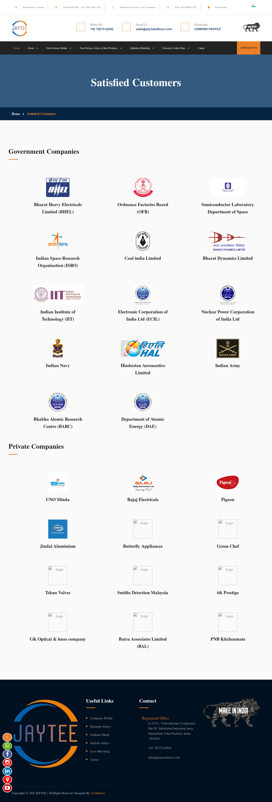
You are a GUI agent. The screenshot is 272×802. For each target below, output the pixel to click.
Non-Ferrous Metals (57, 48)
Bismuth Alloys (100, 726)
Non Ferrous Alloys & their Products (99, 48)
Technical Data (221, 7)
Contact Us (248, 48)
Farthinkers (98, 793)
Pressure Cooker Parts (174, 48)
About (30, 48)
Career (201, 48)
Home (17, 48)
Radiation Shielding (140, 48)
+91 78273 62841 (160, 748)
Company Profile (101, 718)
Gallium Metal (99, 734)
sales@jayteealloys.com (164, 757)
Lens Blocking (100, 751)
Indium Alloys (99, 743)
